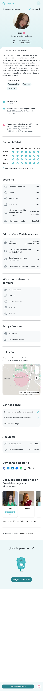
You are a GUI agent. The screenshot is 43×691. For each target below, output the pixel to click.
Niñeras (15, 521)
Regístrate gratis (26, 533)
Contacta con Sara (18, 686)
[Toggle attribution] (38, 392)
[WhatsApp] (21, 468)
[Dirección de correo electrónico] (29, 468)
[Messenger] (16, 468)
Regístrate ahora (21, 579)
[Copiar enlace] (33, 468)
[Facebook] (4, 468)
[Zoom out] (37, 372)
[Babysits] (8, 3)
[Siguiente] (40, 504)
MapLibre (22, 392)
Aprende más (28, 131)
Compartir (35, 9)
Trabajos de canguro (28, 521)
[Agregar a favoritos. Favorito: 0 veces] (39, 686)
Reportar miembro (11, 533)
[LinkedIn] (12, 468)
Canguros (7, 521)
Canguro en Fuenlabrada (21, 36)
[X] (8, 468)
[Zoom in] (37, 368)
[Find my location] (37, 378)
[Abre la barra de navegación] (38, 3)
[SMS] (25, 468)
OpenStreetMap (32, 392)
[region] (21, 379)
